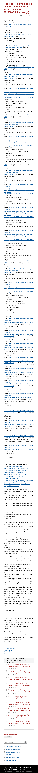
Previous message (9, 648)
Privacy (22, 769)
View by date (8, 652)
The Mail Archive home (14, 746)
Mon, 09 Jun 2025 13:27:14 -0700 (21, 16)
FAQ (9, 769)
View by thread (8, 650)
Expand (8, 755)
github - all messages (13, 749)
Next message (8, 654)
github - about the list (13, 752)
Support (15, 769)
